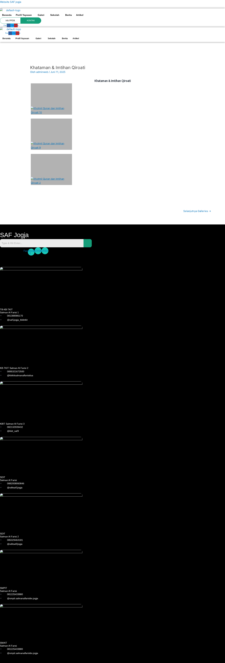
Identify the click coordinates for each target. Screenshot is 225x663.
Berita (68, 15)
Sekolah (54, 15)
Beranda (7, 15)
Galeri (41, 15)
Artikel (79, 15)
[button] (25, 14)
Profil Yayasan (24, 15)
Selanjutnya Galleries (197, 211)
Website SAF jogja (10, 1)
